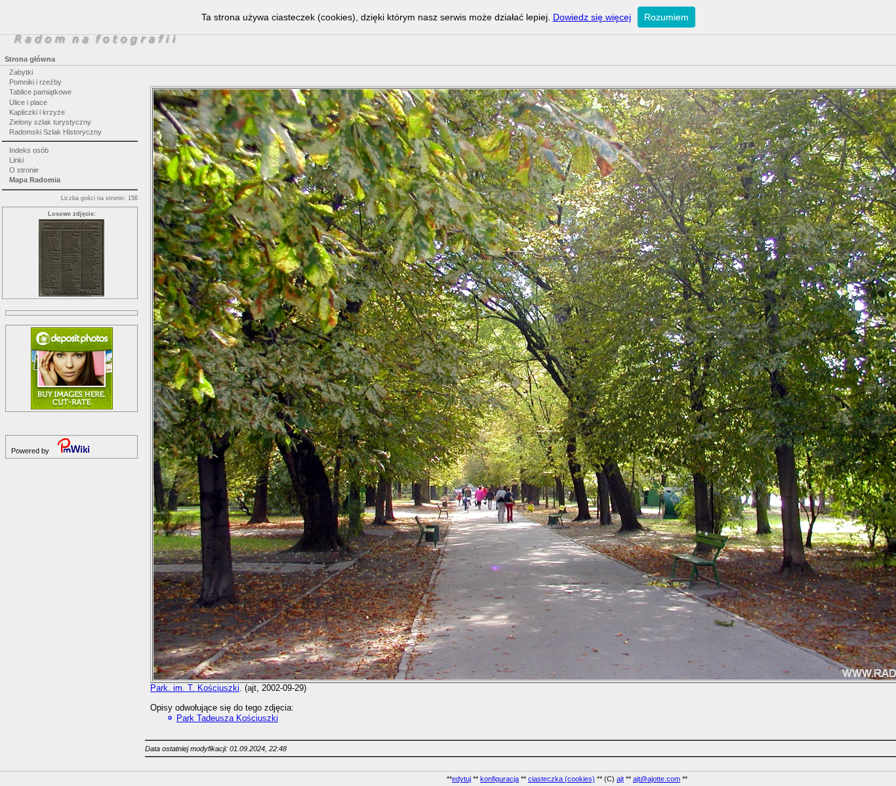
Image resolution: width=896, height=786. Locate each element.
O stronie (24, 170)
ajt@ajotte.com (656, 779)
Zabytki (21, 72)
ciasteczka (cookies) (561, 779)
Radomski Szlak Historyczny (55, 132)
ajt (620, 779)
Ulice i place (28, 102)
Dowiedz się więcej (592, 17)
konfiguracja (499, 779)
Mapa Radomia (34, 180)
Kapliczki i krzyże (37, 112)
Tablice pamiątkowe (40, 92)
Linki (16, 160)
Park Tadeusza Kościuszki (227, 718)
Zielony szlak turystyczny (50, 122)
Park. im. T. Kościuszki (194, 688)
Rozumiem (666, 17)
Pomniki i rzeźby (35, 82)
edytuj (461, 779)
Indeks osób (29, 150)
